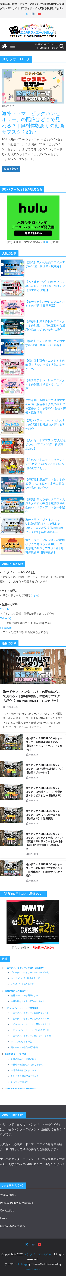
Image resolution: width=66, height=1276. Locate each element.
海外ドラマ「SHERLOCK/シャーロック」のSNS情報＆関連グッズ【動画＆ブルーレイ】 (44, 769)
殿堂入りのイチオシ (12, 1226)
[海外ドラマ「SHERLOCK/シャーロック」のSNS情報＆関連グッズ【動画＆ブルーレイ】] (11, 771)
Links (3, 1218)
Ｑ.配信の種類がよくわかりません (27, 1064)
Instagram (6, 627)
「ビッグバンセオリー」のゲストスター (30, 1018)
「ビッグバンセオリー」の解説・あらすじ (31, 1024)
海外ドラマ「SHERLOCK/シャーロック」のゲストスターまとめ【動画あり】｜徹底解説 (44, 815)
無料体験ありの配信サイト (17, 991)
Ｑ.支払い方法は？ (19, 1082)
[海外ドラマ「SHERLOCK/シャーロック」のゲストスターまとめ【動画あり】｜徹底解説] (11, 817)
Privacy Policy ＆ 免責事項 (16, 1202)
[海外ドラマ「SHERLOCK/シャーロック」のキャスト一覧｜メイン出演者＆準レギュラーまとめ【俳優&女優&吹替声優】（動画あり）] (11, 844)
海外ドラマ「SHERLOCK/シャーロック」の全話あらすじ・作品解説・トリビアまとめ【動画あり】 (44, 792)
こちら (34, 595)
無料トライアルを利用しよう (24, 995)
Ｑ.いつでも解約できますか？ (25, 1076)
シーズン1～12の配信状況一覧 (25, 978)
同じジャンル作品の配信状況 (24, 1047)
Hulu (47, 242)
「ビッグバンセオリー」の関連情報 (22, 1008)
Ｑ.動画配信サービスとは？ (23, 1059)
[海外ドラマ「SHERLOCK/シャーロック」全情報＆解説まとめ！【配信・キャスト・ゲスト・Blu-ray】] (11, 746)
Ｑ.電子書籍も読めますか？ (23, 1070)
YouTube (5, 609)
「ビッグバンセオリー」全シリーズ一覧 (30, 972)
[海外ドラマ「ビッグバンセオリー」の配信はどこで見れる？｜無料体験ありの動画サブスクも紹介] (33, 86)
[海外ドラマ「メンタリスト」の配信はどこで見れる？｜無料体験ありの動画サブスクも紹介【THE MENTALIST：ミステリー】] (33, 666)
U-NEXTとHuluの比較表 (22, 984)
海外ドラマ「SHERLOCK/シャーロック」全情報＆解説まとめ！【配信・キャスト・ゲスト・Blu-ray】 (44, 744)
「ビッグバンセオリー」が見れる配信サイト (26, 968)
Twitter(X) (5, 618)
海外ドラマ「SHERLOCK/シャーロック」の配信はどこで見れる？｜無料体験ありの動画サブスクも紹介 (44, 870)
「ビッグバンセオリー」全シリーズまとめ (31, 1036)
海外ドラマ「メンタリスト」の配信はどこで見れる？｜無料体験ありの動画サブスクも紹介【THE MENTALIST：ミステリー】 (31, 696)
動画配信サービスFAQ (15, 1054)
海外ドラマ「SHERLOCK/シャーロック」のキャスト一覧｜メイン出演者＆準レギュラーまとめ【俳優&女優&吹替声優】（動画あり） (44, 841)
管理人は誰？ (8, 1194)
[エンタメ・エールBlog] (4, 46)
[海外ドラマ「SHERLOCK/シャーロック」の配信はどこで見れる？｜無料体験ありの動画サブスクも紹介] (11, 872)
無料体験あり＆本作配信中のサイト (28, 1001)
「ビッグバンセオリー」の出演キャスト (30, 1013)
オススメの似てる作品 (21, 1041)
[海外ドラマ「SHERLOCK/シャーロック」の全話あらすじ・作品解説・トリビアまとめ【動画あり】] (11, 794)
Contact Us (7, 1210)
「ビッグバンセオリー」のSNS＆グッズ (30, 1030)
